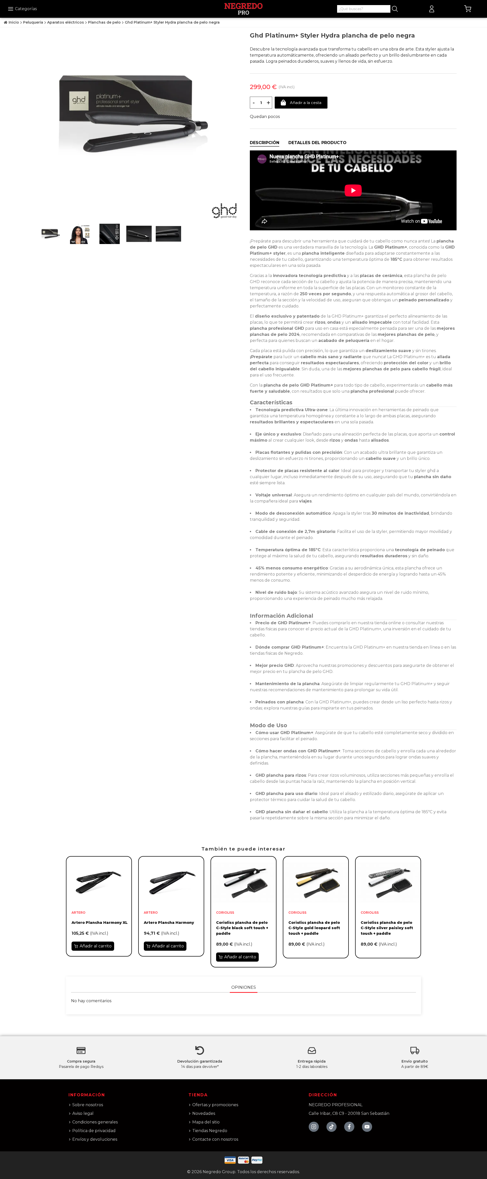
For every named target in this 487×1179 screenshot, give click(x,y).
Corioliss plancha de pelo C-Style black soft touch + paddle (242, 928)
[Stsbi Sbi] (314, 1127)
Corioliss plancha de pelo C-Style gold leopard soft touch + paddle (314, 928)
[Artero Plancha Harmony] (171, 882)
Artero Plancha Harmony (169, 922)
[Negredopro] (243, 8)
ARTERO (78, 912)
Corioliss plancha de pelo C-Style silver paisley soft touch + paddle (387, 928)
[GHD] (224, 211)
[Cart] (467, 8)
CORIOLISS (225, 912)
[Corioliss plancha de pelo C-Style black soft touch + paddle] (243, 882)
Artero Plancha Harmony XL (100, 922)
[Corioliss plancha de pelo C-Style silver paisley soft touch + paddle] (388, 882)
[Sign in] (431, 8)
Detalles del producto (317, 142)
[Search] (394, 9)
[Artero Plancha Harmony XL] (98, 882)
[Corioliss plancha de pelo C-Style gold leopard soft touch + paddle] (315, 882)
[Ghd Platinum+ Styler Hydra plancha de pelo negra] (133, 114)
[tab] (264, 143)
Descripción (264, 142)
